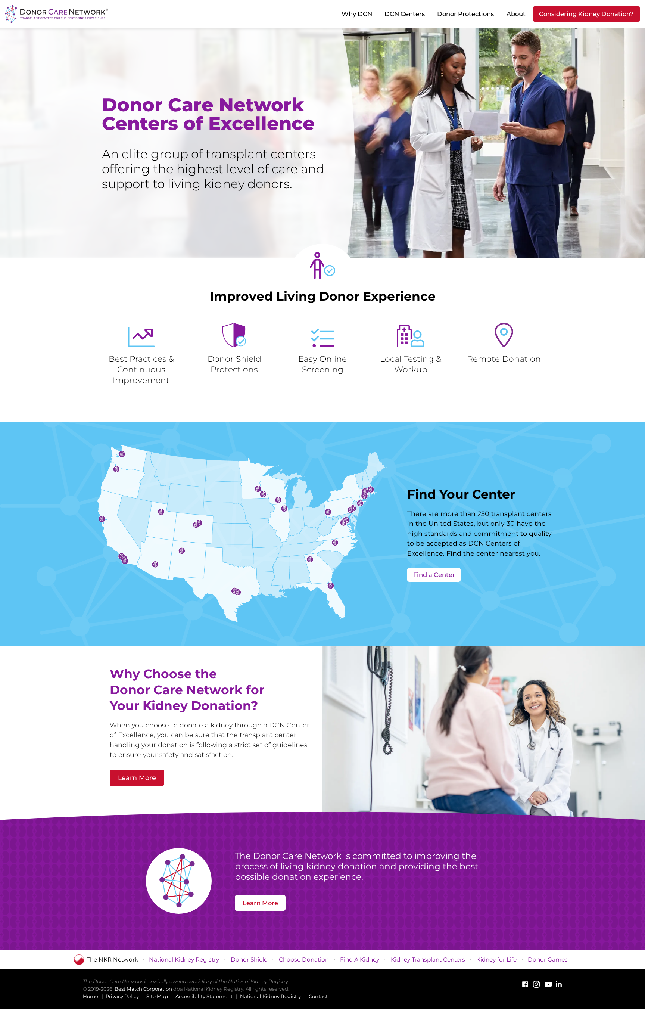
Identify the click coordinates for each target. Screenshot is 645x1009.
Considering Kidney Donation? (586, 14)
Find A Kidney (359, 959)
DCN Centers (404, 14)
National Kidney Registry (184, 959)
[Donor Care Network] (54, 14)
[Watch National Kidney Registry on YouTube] (547, 984)
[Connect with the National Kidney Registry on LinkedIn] (558, 984)
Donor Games (548, 959)
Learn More (137, 778)
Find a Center (434, 574)
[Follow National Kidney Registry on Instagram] (536, 984)
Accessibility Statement (204, 996)
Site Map (157, 996)
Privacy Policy (122, 996)
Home (90, 996)
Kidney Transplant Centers (428, 959)
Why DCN (357, 14)
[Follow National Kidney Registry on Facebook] (525, 984)
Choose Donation (304, 959)
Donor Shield (249, 959)
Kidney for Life (496, 959)
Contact (318, 996)
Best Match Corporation (143, 989)
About (516, 14)
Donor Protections (465, 14)
